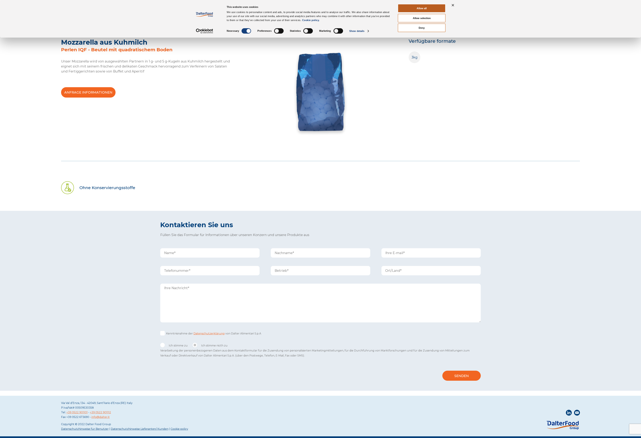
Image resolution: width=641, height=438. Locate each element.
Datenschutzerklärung (209, 333)
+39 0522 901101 (77, 412)
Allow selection (422, 18)
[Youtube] (577, 413)
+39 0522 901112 (100, 412)
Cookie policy (179, 428)
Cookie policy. (310, 20)
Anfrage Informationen (88, 92)
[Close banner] (453, 5)
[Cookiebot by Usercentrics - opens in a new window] (204, 31)
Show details (356, 31)
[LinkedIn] (569, 413)
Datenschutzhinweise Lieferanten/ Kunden (139, 428)
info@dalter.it (100, 417)
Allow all (422, 8)
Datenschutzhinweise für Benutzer (85, 428)
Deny (422, 27)
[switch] (279, 31)
